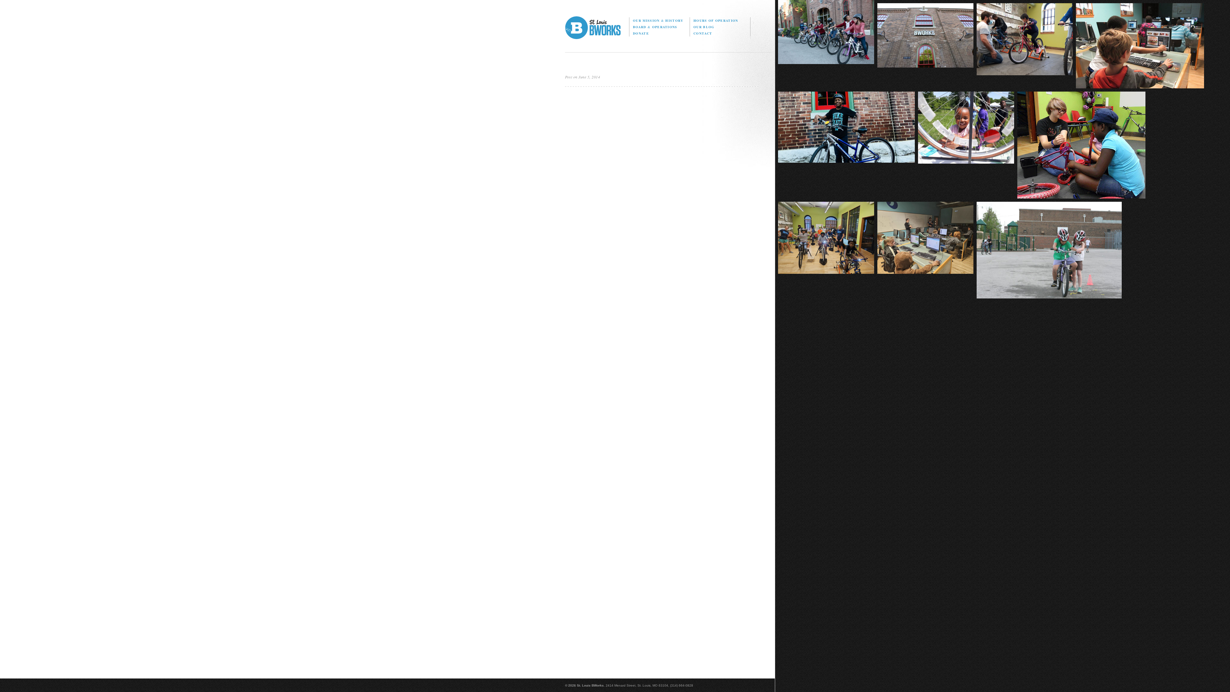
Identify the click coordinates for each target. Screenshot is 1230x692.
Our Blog (703, 27)
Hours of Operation (715, 20)
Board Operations (655, 27)
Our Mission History (658, 20)
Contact (702, 33)
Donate (641, 33)
